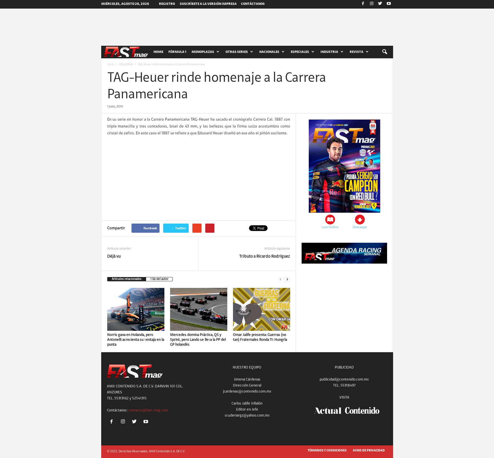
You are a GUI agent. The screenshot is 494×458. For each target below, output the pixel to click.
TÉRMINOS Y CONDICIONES (327, 450)
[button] (384, 52)
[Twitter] (380, 4)
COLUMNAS (126, 64)
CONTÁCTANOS (253, 4)
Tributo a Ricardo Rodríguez (264, 256)
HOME (158, 52)
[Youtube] (388, 4)
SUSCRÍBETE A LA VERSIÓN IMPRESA (208, 4)
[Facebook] (363, 4)
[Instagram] (371, 4)
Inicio (110, 64)
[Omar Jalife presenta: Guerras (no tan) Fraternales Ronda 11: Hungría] (261, 309)
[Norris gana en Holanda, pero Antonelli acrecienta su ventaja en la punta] (135, 309)
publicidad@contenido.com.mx (344, 379)
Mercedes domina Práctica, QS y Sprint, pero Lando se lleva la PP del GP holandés (198, 340)
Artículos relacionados (127, 279)
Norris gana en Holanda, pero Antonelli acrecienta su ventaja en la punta (135, 340)
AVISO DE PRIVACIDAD (369, 450)
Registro (167, 4)
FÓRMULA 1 (177, 52)
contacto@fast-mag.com (148, 410)
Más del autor (159, 279)
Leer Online (330, 227)
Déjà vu (114, 256)
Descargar (360, 227)
